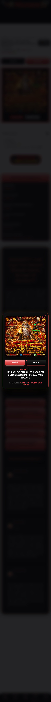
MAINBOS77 (24, 383)
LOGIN (36, 362)
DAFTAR (15, 362)
